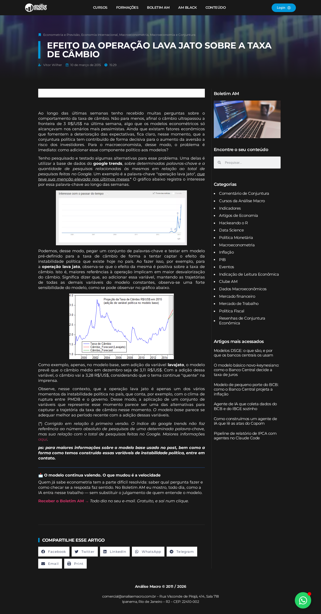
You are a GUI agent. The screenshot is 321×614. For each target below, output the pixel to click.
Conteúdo (215, 7)
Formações (127, 7)
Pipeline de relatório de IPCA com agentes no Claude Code (245, 436)
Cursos (100, 7)
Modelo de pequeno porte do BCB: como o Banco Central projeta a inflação (246, 389)
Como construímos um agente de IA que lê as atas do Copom (245, 421)
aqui (42, 439)
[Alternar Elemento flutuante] (303, 600)
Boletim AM (158, 7)
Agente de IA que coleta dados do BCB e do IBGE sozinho (245, 406)
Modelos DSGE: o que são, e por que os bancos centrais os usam (243, 353)
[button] (53, 552)
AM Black (187, 7)
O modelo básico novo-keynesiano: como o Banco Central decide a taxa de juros (246, 370)
